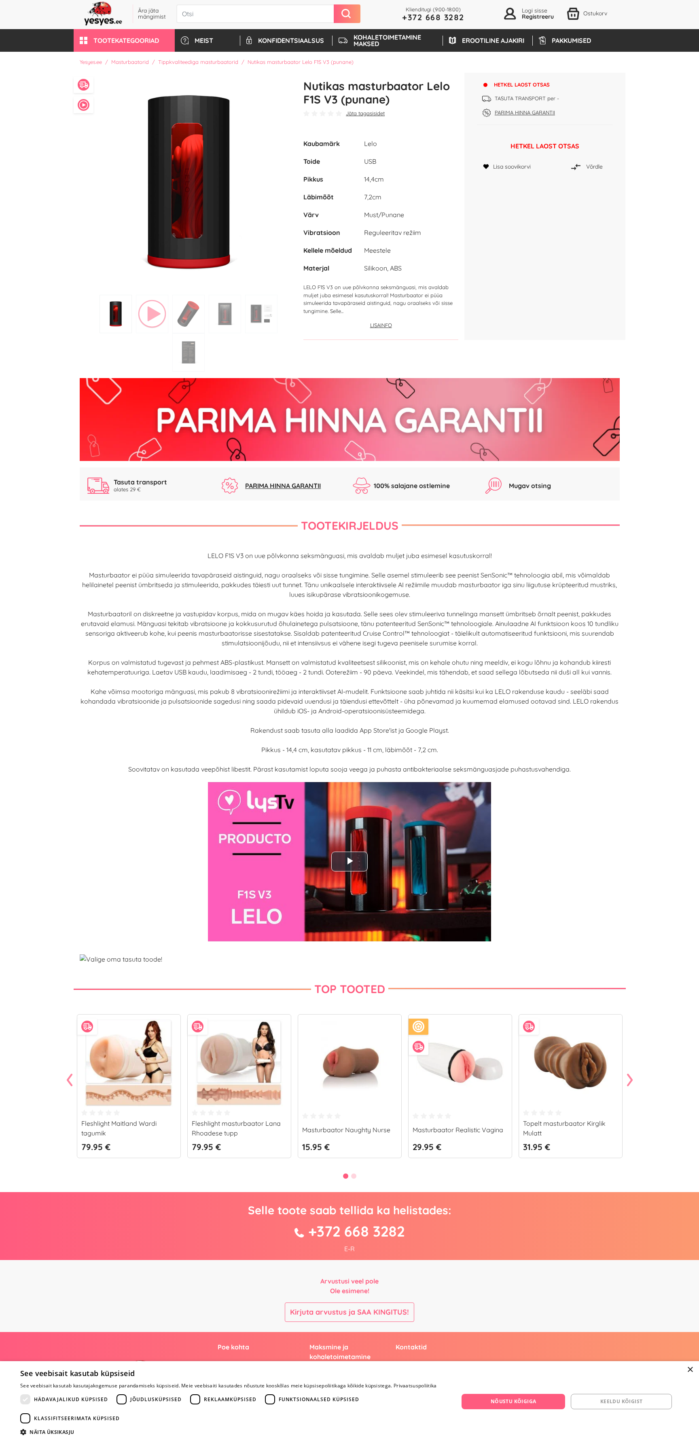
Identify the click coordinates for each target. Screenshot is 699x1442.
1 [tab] (116, 314)
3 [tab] (188, 314)
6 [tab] (188, 352)
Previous (70, 1080)
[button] (124, 40)
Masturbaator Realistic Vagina (458, 1130)
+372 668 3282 (433, 17)
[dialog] (349, 1401)
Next (630, 1080)
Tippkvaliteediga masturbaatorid (198, 62)
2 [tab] (152, 314)
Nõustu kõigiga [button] (513, 1401)
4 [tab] (225, 314)
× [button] (690, 1370)
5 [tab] (261, 314)
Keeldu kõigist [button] (621, 1401)
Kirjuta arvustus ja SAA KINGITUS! (349, 1312)
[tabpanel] (189, 182)
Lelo (370, 144)
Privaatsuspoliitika (415, 1385)
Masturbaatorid (130, 62)
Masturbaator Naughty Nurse (346, 1130)
